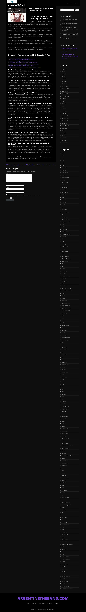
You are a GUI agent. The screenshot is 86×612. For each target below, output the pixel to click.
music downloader (66, 463)
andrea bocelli (65, 172)
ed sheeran (64, 271)
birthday (64, 194)
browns (63, 207)
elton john (64, 278)
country (63, 249)
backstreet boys (65, 177)
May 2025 (64, 106)
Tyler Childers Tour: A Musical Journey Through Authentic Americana (41, 164)
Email (7, 187)
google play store (66, 310)
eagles (63, 268)
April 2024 (64, 138)
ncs (62, 468)
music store (64, 465)
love (63, 396)
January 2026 (65, 86)
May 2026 (64, 76)
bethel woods (65, 182)
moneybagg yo (65, 433)
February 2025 (65, 113)
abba (63, 160)
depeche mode (65, 261)
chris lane (64, 226)
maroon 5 (64, 418)
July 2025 (64, 101)
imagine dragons (65, 340)
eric (63, 283)
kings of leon (65, 382)
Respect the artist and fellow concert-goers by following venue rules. (24, 64)
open (63, 470)
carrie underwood (66, 222)
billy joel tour (65, 192)
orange (63, 473)
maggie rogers (65, 409)
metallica (64, 423)
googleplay (64, 313)
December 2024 (65, 118)
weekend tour (65, 564)
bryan (63, 214)
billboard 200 (65, 187)
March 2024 (64, 140)
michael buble (65, 428)
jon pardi (64, 369)
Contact (76, 3)
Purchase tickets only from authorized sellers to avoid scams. (22, 59)
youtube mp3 (65, 581)
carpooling (26, 156)
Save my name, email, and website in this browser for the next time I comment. (23, 196)
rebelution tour (65, 497)
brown (63, 204)
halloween (64, 322)
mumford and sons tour (67, 455)
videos (63, 561)
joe (62, 357)
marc (63, 414)
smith (63, 527)
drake (63, 266)
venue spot (36, 158)
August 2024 (64, 128)
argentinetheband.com (16, 6)
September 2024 (65, 125)
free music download (66, 288)
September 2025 (65, 96)
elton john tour (65, 281)
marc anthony (65, 416)
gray (63, 315)
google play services (66, 308)
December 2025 (65, 88)
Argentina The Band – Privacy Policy (45, 603)
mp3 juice (64, 450)
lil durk (63, 391)
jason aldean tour (65, 350)
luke (63, 399)
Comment (8, 173)
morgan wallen (65, 438)
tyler (63, 546)
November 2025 (65, 91)
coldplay (64, 244)
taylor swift (64, 532)
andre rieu (64, 170)
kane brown (64, 377)
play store (64, 492)
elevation (64, 273)
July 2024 (64, 130)
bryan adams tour (66, 219)
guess (63, 320)
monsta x (64, 436)
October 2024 (65, 123)
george (63, 295)
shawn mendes (65, 522)
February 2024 (65, 143)
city (63, 239)
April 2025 (64, 108)
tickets (26, 158)
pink (63, 487)
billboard (64, 185)
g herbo (63, 293)
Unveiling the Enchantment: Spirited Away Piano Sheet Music (69, 50)
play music (64, 490)
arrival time (13, 156)
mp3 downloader (65, 448)
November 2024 (65, 120)
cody (63, 241)
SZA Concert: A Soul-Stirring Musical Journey (15, 164)
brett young (64, 202)
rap (62, 495)
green (63, 318)
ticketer (63, 537)
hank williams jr (65, 325)
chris (63, 224)
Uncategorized (65, 549)
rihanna (63, 507)
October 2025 (65, 93)
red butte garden (65, 502)
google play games (66, 303)
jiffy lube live (64, 354)
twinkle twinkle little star (67, 544)
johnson (63, 367)
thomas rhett (65, 534)
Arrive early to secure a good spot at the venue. (19, 61)
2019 (63, 153)
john (63, 359)
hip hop (63, 332)
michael (63, 426)
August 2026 (64, 69)
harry (63, 327)
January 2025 (65, 116)
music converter (65, 460)
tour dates (31, 158)
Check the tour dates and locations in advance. (19, 58)
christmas (64, 236)
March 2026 (64, 81)
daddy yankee (65, 251)
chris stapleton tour (40, 156)
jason (63, 345)
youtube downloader (66, 578)
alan (63, 165)
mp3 (63, 441)
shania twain (64, 519)
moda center (64, 431)
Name (7, 184)
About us (70, 3)
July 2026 (64, 71)
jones (63, 374)
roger (63, 512)
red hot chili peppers (66, 505)
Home (28, 603)
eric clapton (64, 286)
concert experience (49, 156)
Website (8, 191)
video (63, 554)
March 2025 (64, 111)
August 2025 (64, 98)
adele (63, 162)
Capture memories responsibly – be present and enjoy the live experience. (25, 67)
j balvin (63, 342)
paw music (64, 480)
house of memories (66, 337)
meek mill (64, 421)
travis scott (64, 542)
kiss (63, 384)
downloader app (65, 263)
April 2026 (64, 79)
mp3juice (64, 453)
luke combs (64, 404)
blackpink (64, 199)
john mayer (64, 362)
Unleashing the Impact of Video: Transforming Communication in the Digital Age (70, 29)
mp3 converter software (67, 446)
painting (64, 475)
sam (63, 514)
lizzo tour (64, 394)
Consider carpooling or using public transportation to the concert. (23, 62)
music (63, 458)
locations (10, 158)
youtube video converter (67, 588)
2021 (63, 158)
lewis (63, 389)
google (63, 298)
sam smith (64, 517)
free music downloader (67, 290)
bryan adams (65, 217)
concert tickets (65, 246)
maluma (64, 411)
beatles (63, 180)
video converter (65, 556)
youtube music (65, 583)
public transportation (17, 158)
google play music (66, 305)
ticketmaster (65, 539)
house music (64, 335)
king (63, 379)
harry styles (64, 330)
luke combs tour (65, 406)
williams (64, 566)
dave (63, 254)
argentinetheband (66, 48)
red (62, 500)
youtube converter (66, 576)
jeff (62, 352)
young (63, 571)
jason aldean (64, 347)
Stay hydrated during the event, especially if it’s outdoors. (21, 65)
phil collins (64, 482)
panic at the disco (66, 478)
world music (64, 569)
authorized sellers (20, 156)
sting (63, 529)
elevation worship (66, 276)
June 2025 (64, 103)
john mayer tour (65, 364)
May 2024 (64, 135)
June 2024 (64, 133)
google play (64, 300)
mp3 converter (65, 443)
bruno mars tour (65, 212)
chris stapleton (32, 156)
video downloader (66, 559)
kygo (63, 386)
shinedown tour (65, 524)
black (63, 197)
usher (63, 551)
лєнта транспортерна (67, 54)
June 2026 (64, 74)
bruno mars (64, 209)
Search (62, 8)
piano (63, 485)
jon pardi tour (65, 372)
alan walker (64, 167)
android (63, 175)
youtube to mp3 (65, 586)
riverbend (64, 510)
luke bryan (64, 401)
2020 (63, 155)
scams (23, 158)
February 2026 (65, 84)
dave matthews (65, 256)
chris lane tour (65, 229)
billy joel (64, 190)
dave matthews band (66, 258)
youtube (63, 574)
